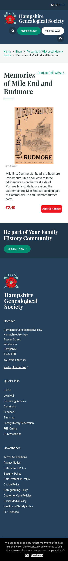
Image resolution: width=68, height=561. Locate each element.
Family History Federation (19, 423)
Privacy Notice (12, 462)
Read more (37, 555)
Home (7, 51)
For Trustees (11, 511)
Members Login (29, 30)
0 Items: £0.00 (52, 30)
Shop (19, 51)
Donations (10, 406)
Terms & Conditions (15, 457)
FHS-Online (10, 428)
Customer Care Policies (18, 495)
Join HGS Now (17, 248)
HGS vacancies (12, 433)
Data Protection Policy (17, 479)
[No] (63, 549)
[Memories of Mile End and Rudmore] (34, 135)
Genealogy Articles (15, 401)
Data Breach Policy (15, 468)
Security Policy (12, 473)
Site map (9, 417)
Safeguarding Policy (16, 490)
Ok (26, 555)
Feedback (9, 412)
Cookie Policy (11, 484)
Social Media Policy (15, 501)
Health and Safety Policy (18, 506)
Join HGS (9, 395)
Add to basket (51, 209)
